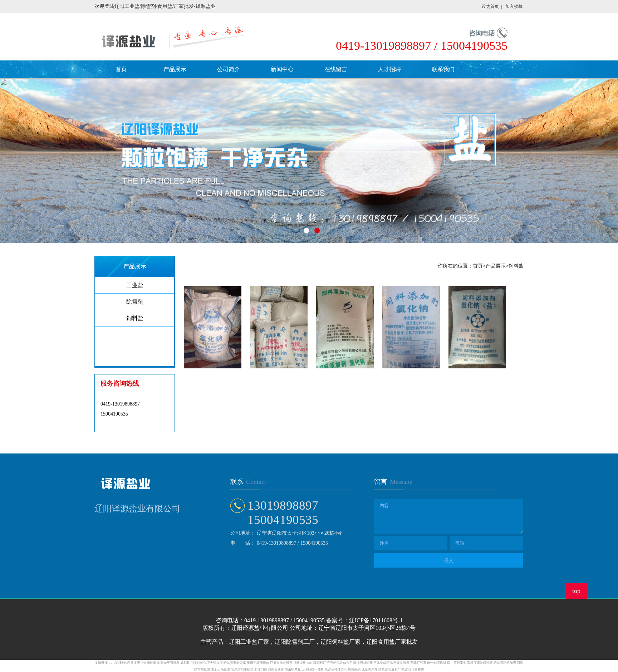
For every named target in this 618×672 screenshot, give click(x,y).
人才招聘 (389, 69)
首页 (121, 69)
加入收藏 (514, 6)
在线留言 (335, 69)
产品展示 (174, 69)
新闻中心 (282, 69)
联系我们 (443, 69)
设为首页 (490, 6)
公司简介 (228, 69)
